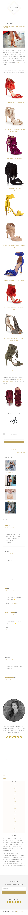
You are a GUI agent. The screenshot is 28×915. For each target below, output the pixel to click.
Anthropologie (5, 759)
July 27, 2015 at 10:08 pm (9, 590)
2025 (15, 788)
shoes (11, 26)
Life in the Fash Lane (13, 603)
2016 (15, 818)
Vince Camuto (5, 27)
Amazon (4, 756)
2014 (15, 825)
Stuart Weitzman (22, 26)
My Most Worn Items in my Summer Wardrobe (10, 473)
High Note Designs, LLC (20, 911)
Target (4, 772)
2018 (15, 811)
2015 (15, 821)
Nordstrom (5, 26)
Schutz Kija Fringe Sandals (14, 370)
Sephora (4, 769)
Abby (6, 588)
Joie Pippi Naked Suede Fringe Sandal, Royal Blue (14, 280)
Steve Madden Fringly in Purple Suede (14, 158)
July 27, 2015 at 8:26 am (9, 679)
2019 (15, 808)
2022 (15, 798)
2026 (15, 785)
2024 (15, 791)
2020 (15, 805)
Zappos (4, 778)
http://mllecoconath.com (11, 629)
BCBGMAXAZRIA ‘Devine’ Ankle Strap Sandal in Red (14, 102)
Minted (4, 766)
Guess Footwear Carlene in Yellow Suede (14, 218)
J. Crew (4, 762)
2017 (15, 815)
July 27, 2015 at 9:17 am (9, 659)
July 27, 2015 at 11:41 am (9, 614)
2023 (15, 795)
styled (18, 62)
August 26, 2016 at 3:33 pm (9, 527)
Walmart (4, 775)
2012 (15, 831)
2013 (15, 828)
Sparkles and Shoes (14, 8)
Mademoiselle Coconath (10, 612)
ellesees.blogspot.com (9, 677)
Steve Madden (15, 26)
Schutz (8, 26)
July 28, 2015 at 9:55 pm (9, 553)
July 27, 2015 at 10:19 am (9, 641)
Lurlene (6, 525)
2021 (15, 801)
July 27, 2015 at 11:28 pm (9, 571)
